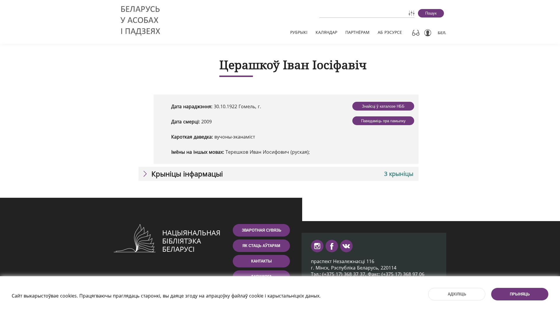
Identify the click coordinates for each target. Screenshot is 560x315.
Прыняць (520, 294)
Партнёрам (357, 32)
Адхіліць (457, 294)
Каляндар (326, 32)
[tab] (279, 174)
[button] (279, 174)
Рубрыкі (298, 32)
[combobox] (350, 13)
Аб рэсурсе (390, 32)
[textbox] (350, 13)
